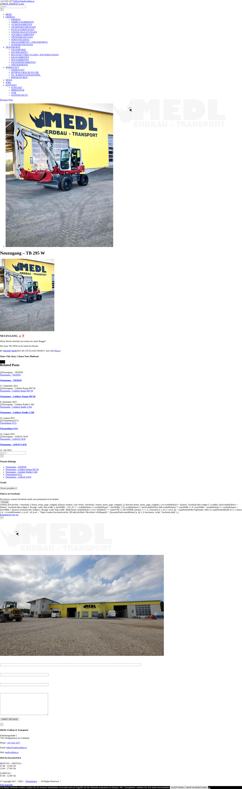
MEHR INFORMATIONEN (196, 787)
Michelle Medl (9, 351)
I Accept (4, 502)
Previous (4, 100)
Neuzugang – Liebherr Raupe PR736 (16, 391)
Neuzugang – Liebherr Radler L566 (16, 407)
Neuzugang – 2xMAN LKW (13, 439)
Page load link (6, 785)
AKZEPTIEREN (177, 787)
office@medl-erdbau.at (24, 1)
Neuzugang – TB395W (10, 375)
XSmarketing (31, 781)
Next (10, 100)
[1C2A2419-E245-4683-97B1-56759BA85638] (59, 246)
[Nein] (209, 788)
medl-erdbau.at (11, 752)
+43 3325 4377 (13, 743)
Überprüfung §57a (8, 423)
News (57, 351)
